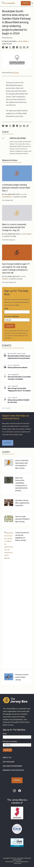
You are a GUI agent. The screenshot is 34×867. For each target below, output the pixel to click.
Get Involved (8, 762)
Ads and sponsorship (12, 766)
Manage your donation (13, 770)
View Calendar (6, 408)
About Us (7, 757)
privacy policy (18, 335)
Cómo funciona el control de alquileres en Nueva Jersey (22, 536)
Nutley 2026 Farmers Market (17, 367)
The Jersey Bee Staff (12, 194)
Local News (22, 41)
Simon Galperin (10, 41)
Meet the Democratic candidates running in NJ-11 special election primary (21, 484)
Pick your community (12, 316)
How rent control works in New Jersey (21, 677)
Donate (25, 3)
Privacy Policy (9, 861)
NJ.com (16, 72)
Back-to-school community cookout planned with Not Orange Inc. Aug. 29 (14, 227)
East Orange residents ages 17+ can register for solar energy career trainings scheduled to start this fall (16, 268)
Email (6, 308)
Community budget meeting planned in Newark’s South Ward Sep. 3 (16, 188)
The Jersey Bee (18, 858)
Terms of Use (17, 863)
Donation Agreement (21, 861)
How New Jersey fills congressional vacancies (22, 502)
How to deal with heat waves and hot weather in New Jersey (21, 464)
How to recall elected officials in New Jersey (22, 519)
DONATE (7, 443)
